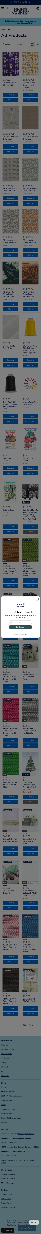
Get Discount (20, 627)
